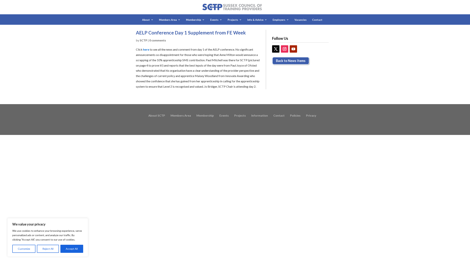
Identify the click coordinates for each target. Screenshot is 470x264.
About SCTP (156, 115)
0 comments (157, 40)
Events (224, 115)
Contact (317, 19)
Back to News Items (291, 61)
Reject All (47, 248)
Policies (295, 115)
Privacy (311, 115)
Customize (24, 248)
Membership (205, 115)
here (146, 49)
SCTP (143, 40)
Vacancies (300, 19)
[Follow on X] (275, 49)
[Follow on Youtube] (293, 49)
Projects (240, 115)
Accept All (72, 248)
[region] (47, 237)
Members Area (181, 115)
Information (259, 115)
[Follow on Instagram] (284, 49)
